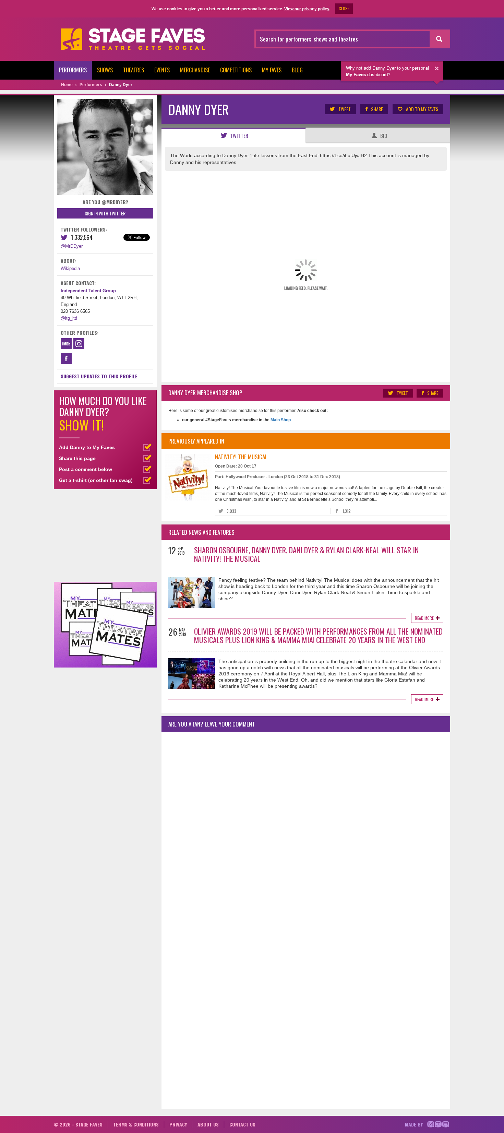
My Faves (271, 70)
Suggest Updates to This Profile (99, 376)
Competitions (236, 70)
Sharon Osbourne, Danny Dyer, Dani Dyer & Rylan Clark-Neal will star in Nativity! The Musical (306, 554)
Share (377, 109)
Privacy (178, 1124)
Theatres (133, 70)
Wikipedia (70, 268)
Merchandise (195, 70)
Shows (105, 70)
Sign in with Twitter (105, 213)
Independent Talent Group (88, 290)
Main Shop (280, 419)
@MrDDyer (72, 246)
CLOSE (344, 8)
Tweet (344, 109)
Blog (297, 70)
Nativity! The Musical (241, 456)
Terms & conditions (136, 1124)
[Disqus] (306, 827)
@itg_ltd (69, 318)
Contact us (242, 1124)
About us (208, 1124)
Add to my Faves (422, 109)
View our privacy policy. (307, 9)
